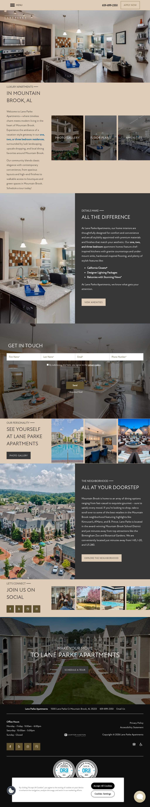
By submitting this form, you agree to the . (75, 365)
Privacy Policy (136, 722)
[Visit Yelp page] (19, 609)
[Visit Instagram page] (36, 609)
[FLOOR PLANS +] (101, 138)
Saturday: (11, 730)
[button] (130, 5)
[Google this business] (27, 609)
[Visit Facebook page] (10, 609)
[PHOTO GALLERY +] (67, 138)
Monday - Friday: (15, 726)
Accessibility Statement (131, 727)
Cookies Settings (103, 794)
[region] (68, 789)
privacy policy (94, 365)
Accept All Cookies (103, 786)
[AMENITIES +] (134, 138)
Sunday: (11, 734)
